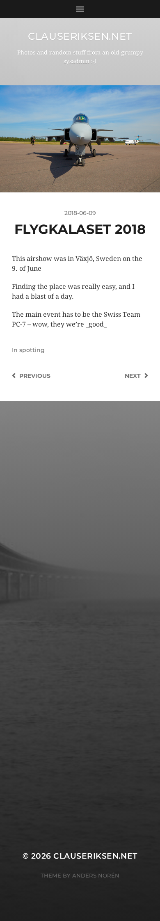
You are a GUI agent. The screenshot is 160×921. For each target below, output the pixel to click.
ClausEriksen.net (80, 36)
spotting (32, 350)
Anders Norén (95, 875)
